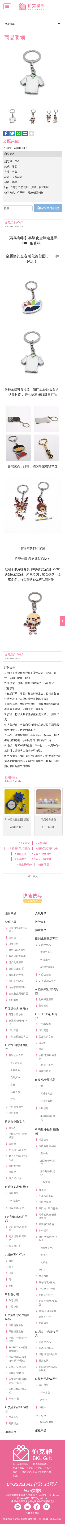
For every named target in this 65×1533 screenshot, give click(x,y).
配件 (11, 1285)
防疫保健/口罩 (16, 968)
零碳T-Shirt (46, 952)
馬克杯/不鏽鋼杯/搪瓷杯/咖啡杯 (18, 1381)
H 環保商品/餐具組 (16, 1186)
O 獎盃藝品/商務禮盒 (16, 1409)
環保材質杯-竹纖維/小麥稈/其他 (18, 1359)
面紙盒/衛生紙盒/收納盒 (48, 1368)
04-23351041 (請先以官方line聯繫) (32, 1487)
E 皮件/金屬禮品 (45, 1079)
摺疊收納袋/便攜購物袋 (47, 1216)
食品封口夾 (15, 1246)
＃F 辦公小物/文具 (41, 859)
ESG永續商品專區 (46, 938)
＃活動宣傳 (20, 853)
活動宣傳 (13, 1030)
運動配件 (13, 1113)
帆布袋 (42, 1189)
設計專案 (40, 921)
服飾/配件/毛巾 (17, 974)
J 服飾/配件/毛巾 (15, 1254)
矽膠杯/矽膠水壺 (17, 1366)
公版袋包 (13, 943)
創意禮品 (13, 1300)
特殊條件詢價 (49, 208)
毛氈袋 (42, 1270)
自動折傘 (15, 1077)
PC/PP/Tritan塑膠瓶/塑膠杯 (18, 1349)
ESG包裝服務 (46, 1422)
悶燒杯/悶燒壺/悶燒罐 (18, 1339)
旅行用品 (43, 1385)
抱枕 (11, 1273)
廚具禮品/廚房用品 (17, 1238)
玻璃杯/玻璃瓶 (16, 1373)
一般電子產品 (46, 1065)
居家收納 (43, 1360)
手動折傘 (15, 1070)
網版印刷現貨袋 (17, 950)
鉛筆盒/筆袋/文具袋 (48, 1303)
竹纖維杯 (45, 959)
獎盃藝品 (13, 1417)
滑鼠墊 (12, 1172)
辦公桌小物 (15, 1178)
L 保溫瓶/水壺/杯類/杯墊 (17, 1317)
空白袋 (12, 937)
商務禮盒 (13, 1423)
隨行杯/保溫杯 (16, 981)
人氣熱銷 (40, 913)
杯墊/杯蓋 (14, 1398)
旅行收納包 (46, 1247)
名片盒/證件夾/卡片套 (18, 1158)
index (32, 1453)
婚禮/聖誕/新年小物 (18, 1022)
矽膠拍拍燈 (45, 1071)
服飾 (11, 1260)
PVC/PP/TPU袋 (47, 1288)
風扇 (41, 1049)
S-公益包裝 (45, 974)
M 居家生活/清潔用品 (46, 1333)
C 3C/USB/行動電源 (46, 1016)
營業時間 (13, 1495)
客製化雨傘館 (16, 1055)
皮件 (41, 1085)
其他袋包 (43, 1323)
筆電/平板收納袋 (47, 1310)
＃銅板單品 (43, 864)
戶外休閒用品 (16, 1106)
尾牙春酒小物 (16, 1014)
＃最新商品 (24, 843)
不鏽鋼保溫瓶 (16, 1325)
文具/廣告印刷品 (17, 1149)
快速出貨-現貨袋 (48, 1145)
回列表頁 (32, 876)
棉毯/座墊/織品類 (48, 1354)
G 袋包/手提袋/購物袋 (47, 1131)
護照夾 (44, 1399)
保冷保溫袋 (45, 1202)
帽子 (11, 1267)
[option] (32, 76)
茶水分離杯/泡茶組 (17, 1391)
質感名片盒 (46, 1093)
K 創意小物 (12, 1294)
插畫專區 (40, 930)
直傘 (12, 1084)
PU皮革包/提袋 (47, 1282)
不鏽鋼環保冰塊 (47, 1118)
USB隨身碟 (45, 1024)
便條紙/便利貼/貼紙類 (18, 1136)
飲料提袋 (43, 1230)
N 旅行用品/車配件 (46, 1378)
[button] (25, 133)
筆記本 (12, 1127)
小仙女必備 (46, 1100)
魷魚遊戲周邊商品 (18, 993)
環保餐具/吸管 (16, 1208)
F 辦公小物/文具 (15, 1121)
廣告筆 (12, 1143)
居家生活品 (45, 1341)
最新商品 (10, 913)
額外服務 (13, 999)
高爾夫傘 (15, 1092)
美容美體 (43, 1005)
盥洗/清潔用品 (46, 1348)
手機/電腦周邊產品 (47, 1057)
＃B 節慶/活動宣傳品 (18, 848)
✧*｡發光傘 (16, 1062)
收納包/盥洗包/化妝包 (48, 1238)
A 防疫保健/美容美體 (46, 991)
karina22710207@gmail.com (34, 1498)
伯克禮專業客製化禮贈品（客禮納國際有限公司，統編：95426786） (32, 6)
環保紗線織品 (47, 966)
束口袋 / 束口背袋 (48, 1208)
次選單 (11, 23)
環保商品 (13, 1193)
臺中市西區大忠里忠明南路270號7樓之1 (34, 1501)
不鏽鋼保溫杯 (16, 1331)
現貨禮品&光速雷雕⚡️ (18, 929)
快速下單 (10, 921)
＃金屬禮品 (20, 859)
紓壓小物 (13, 1306)
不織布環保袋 (46, 1196)
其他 (12, 1099)
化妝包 (44, 1262)
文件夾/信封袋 (46, 1294)
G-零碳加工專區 (47, 980)
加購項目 (10, 1431)
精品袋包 (43, 1139)
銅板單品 (40, 1430)
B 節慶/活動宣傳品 (16, 1008)
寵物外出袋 (45, 1317)
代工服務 (40, 1416)
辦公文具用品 (16, 962)
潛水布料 (43, 1276)
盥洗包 (44, 1255)
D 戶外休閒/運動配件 (16, 1047)
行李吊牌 (45, 1392)
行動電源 (43, 1030)
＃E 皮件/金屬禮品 (41, 853)
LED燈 (42, 1042)
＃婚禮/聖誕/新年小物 (46, 848)
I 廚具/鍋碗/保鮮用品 (16, 1218)
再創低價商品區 (17, 987)
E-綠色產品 (45, 944)
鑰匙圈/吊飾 (15, 1165)
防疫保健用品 (46, 999)
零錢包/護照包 (46, 1224)
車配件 (42, 1407)
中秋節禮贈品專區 (18, 1036)
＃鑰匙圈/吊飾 (24, 864)
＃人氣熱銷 (41, 843)
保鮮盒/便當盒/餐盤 (18, 1228)
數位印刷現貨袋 (17, 956)
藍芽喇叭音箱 (46, 1036)
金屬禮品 (43, 1108)
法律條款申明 (32, 1513)
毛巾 (11, 1279)
